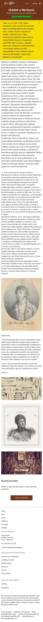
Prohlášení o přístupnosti (21, 612)
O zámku (4, 584)
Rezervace (4, 566)
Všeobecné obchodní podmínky (28, 614)
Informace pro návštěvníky (10, 556)
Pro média (4, 524)
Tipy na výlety (5, 573)
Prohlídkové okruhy (7, 560)
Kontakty (4, 528)
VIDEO (3, 372)
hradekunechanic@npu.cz (14, 547)
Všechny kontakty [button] (21, 498)
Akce (2, 514)
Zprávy (3, 518)
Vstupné (4, 570)
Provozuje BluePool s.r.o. (9, 618)
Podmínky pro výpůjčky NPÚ (10, 616)
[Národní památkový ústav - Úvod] (9, 3)
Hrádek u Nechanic (22, 10)
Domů (3, 511)
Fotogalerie (5, 588)
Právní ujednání (6, 612)
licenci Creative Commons (10, 598)
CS (27, 3)
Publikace (4, 521)
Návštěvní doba (6, 563)
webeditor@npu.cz (28, 616)
